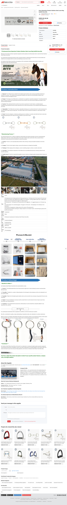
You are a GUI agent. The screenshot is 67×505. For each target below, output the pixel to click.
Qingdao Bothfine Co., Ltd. (45, 13)
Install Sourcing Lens (27, 495)
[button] (54, 2)
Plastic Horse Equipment (27, 489)
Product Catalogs (16, 470)
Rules (65, 5)
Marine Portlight (13, 392)
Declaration (44, 501)
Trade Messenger (17, 495)
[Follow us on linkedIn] (65, 495)
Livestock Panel (20, 391)
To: (6, 409)
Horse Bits (25, 391)
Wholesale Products (33, 498)
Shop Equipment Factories (36, 487)
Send (9, 421)
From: (6, 407)
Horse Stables (14, 391)
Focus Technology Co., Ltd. (26, 501)
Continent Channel (45, 498)
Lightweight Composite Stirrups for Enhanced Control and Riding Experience (20, 461)
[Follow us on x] (59, 495)
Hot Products (12, 498)
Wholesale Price (39, 498)
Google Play (10, 495)
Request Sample (56, 25)
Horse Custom (45, 487)
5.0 (53, 46)
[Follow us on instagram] (60, 495)
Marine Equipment (20, 472)
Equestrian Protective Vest (58, 482)
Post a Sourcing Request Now (30, 421)
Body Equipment (27, 487)
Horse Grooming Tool (41, 391)
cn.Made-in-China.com (43, 499)
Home (2, 7)
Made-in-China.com (29, 499)
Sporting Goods (17, 7)
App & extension (53, 5)
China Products (17, 498)
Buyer (43, 5)
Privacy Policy (50, 501)
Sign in (65, 2)
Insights (55, 498)
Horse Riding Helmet (39, 482)
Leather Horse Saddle (48, 482)
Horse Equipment (4, 472)
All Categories (4, 5)
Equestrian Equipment (24, 7)
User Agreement (39, 501)
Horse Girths (34, 391)
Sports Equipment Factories (6, 487)
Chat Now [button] (60, 22)
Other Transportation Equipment (7, 482)
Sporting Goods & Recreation (9, 7)
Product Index (51, 498)
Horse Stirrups (9, 391)
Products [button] (18, 2)
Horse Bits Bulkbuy (36, 489)
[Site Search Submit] (42, 2)
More (2, 491)
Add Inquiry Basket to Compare (19, 38)
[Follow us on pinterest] (63, 495)
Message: (5, 412)
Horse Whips (3, 392)
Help (48, 5)
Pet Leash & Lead (31, 482)
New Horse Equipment (53, 487)
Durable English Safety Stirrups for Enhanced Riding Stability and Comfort (6, 443)
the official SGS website (26, 364)
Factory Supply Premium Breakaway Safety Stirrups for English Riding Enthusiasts (32, 461)
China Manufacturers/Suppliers (25, 498)
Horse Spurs (30, 391)
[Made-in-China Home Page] (6, 2)
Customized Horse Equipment (7, 489)
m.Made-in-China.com (36, 499)
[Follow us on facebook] (57, 495)
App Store (4, 495)
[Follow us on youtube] (62, 495)
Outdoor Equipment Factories (18, 487)
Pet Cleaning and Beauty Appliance (20, 482)
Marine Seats (8, 392)
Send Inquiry (45, 22)
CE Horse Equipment (17, 489)
